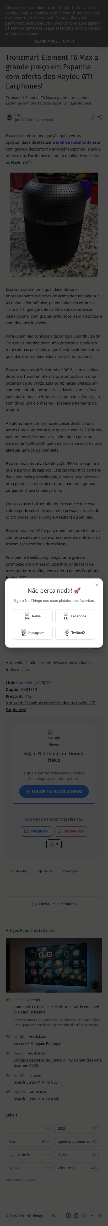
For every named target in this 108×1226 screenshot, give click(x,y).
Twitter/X (78, 633)
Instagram (36, 633)
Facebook (79, 616)
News (36, 616)
